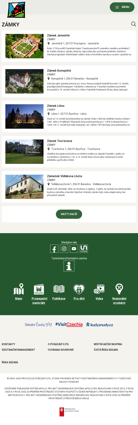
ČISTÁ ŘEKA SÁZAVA (106, 349)
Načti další (69, 214)
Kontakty (8, 344)
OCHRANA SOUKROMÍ (60, 349)
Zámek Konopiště (59, 70)
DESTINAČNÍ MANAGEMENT (18, 349)
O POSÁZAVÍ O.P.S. (58, 344)
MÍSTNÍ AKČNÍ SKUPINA (108, 344)
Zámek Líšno (56, 106)
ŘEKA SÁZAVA (10, 362)
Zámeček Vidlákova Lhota (64, 176)
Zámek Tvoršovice (59, 141)
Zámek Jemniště (58, 35)
